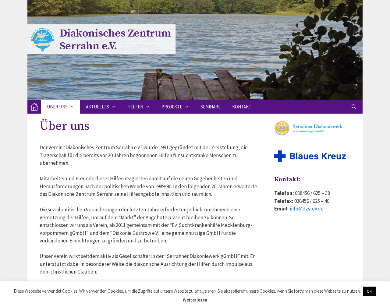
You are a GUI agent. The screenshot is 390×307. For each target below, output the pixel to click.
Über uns (57, 107)
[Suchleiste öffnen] (354, 107)
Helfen (135, 107)
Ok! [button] (369, 291)
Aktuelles (97, 107)
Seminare (210, 107)
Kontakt (241, 107)
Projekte (171, 107)
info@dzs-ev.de (307, 208)
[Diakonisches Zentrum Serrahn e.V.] (34, 107)
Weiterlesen (195, 300)
